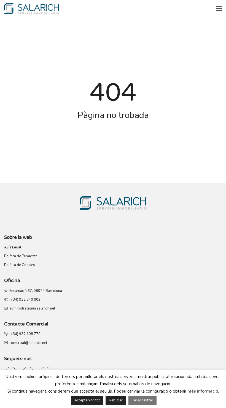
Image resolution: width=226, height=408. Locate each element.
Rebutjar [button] (116, 400)
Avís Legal (12, 247)
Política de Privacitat (20, 256)
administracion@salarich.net (31, 308)
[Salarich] (29, 9)
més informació (202, 391)
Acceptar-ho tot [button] (87, 400)
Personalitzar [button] (142, 400)
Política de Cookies (19, 264)
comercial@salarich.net (27, 342)
